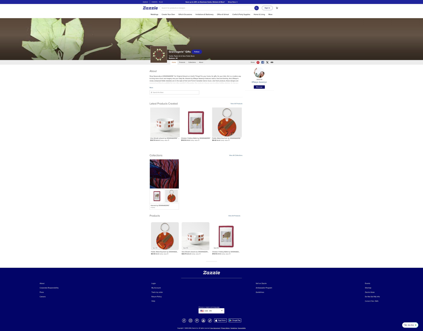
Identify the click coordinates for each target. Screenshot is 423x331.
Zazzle (145, 2)
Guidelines (234, 328)
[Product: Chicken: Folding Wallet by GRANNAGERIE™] (196, 122)
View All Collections (235, 155)
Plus (161, 2)
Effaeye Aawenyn (259, 82)
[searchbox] (209, 8)
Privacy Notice (225, 328)
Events (154, 2)
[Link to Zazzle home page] (151, 8)
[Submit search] (256, 8)
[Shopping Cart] (277, 8)
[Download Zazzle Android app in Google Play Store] (235, 320)
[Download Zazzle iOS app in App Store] (220, 320)
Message (259, 87)
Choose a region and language (209, 307)
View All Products (236, 104)
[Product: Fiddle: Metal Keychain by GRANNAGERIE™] (227, 122)
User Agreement (215, 328)
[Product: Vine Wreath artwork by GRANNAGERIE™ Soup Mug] (165, 122)
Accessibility (242, 328)
